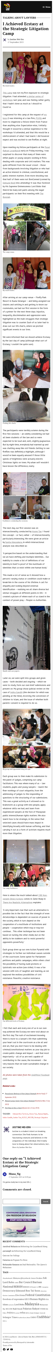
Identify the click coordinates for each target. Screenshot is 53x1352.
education (43, 1291)
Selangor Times (10, 1317)
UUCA (5, 1321)
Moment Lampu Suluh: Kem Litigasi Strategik (20, 1101)
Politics (11, 1312)
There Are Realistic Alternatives (18, 902)
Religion (36, 1313)
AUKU (16, 1282)
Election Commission (9, 1295)
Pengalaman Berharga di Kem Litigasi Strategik (20, 1094)
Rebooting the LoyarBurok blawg (34, 1246)
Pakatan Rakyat (31, 1308)
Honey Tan (37, 531)
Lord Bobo (19, 1304)
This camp (7, 92)
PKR (47, 1309)
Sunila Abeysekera (13, 542)
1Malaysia (16, 1278)
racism (17, 1313)
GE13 (26, 1299)
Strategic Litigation (41, 1117)
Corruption (45, 1287)
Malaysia (32, 1304)
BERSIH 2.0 (27, 1287)
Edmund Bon (9, 182)
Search (45, 1201)
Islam (5, 1304)
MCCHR (30, 1117)
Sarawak (42, 1313)
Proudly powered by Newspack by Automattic (18, 1342)
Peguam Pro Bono (20, 1260)
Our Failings (14, 1255)
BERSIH (18, 1286)
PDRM (42, 1309)
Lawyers (11, 1305)
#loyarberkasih (7, 1278)
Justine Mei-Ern (17, 39)
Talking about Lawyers (19, 17)
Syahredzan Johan (24, 1317)
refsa (22, 1312)
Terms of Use (7, 1345)
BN (40, 1287)
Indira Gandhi (16, 692)
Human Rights (43, 1114)
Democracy (9, 1290)
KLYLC (24, 1117)
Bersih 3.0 (35, 1287)
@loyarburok (25, 1278)
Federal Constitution (37, 1295)
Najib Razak (17, 1309)
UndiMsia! (43, 1317)
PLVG (38, 118)
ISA (47, 1299)
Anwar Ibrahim (36, 1278)
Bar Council (25, 1282)
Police (5, 1313)
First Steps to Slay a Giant (13, 1108)
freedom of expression (13, 1299)
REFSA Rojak (30, 1313)
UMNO (33, 1317)
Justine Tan (17, 1117)
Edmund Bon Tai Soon (20, 1114)
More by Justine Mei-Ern (22, 1147)
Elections (20, 1295)
